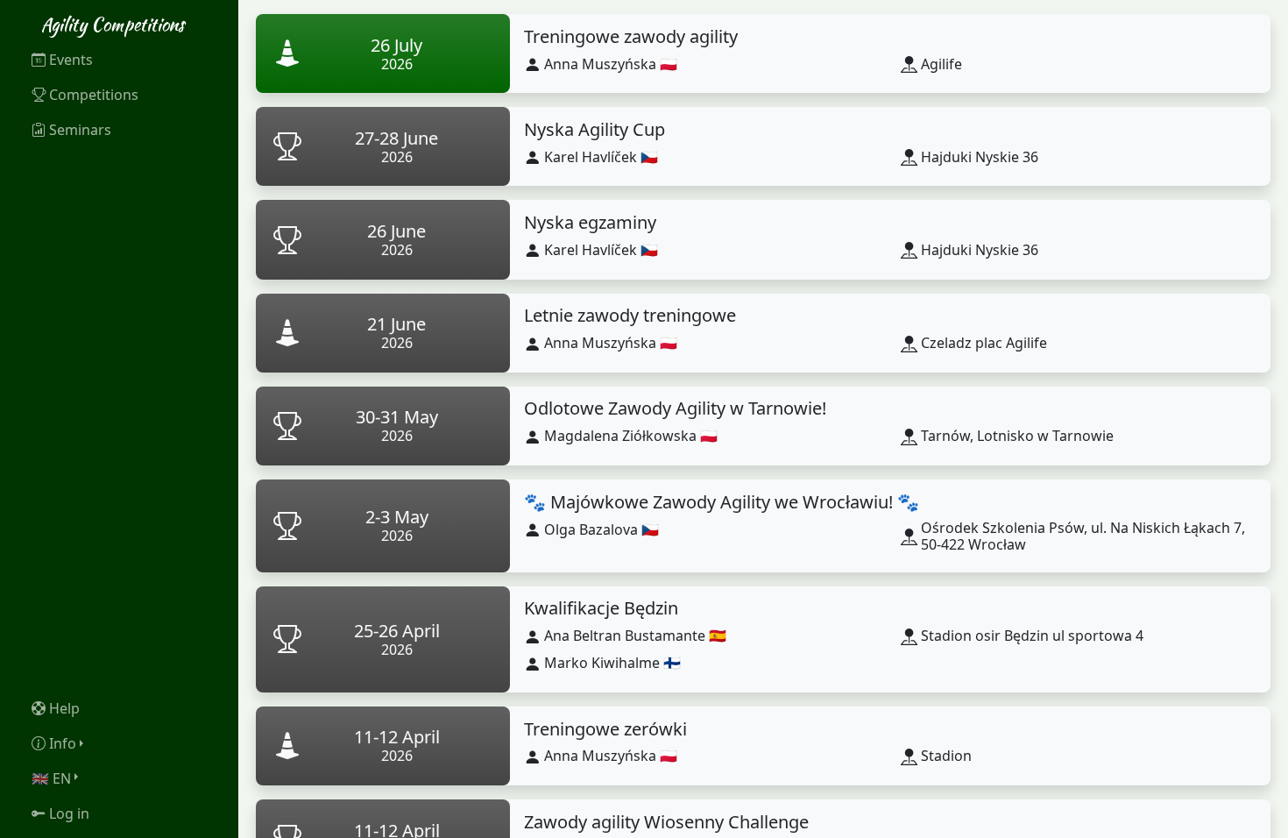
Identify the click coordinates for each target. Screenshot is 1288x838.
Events (71, 59)
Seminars (80, 129)
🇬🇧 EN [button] (51, 778)
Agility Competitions (112, 24)
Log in (69, 813)
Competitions (93, 94)
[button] (119, 743)
